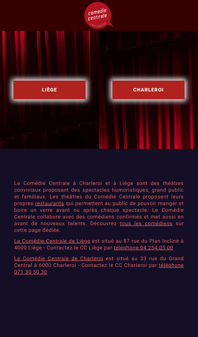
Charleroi (148, 90)
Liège (49, 90)
